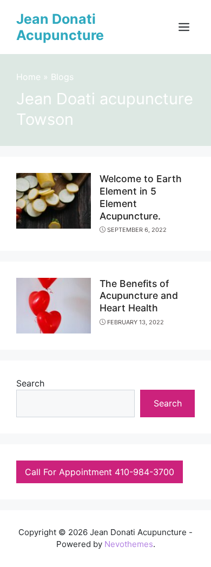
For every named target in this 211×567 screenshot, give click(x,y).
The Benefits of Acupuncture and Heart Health (139, 296)
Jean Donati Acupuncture (60, 27)
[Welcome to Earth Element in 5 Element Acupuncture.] (53, 200)
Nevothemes (128, 544)
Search (30, 383)
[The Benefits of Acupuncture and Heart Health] (53, 304)
